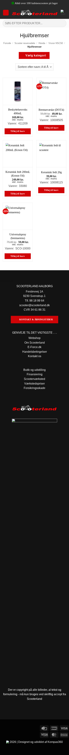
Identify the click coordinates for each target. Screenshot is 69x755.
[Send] (62, 23)
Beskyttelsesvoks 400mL (17, 111)
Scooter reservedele (25, 43)
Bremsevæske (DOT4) (51, 109)
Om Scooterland (34, 342)
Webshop (34, 337)
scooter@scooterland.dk (34, 305)
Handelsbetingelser (34, 351)
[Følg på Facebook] (3, 728)
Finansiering (34, 374)
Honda (42, 43)
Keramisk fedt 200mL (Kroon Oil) (17, 173)
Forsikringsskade (34, 388)
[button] (6, 12)
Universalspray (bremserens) (17, 236)
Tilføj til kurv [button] (17, 131)
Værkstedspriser (34, 383)
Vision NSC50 (55, 43)
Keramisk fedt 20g (51, 172)
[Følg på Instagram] (10, 728)
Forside (7, 43)
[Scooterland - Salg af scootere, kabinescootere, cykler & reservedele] (35, 12)
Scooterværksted (34, 378)
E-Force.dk (34, 347)
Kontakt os (34, 356)
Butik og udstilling (34, 369)
